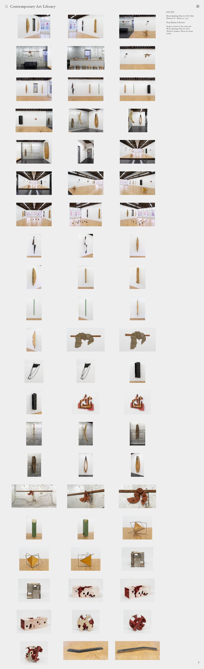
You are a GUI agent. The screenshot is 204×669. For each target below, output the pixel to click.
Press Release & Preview (175, 22)
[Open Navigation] (197, 6)
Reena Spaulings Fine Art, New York (180, 16)
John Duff (170, 12)
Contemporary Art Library (33, 7)
